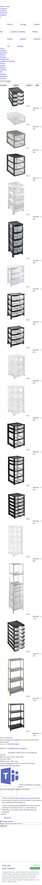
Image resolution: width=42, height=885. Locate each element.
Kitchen (2, 55)
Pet (1, 72)
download (3, 13)
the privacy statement (18, 798)
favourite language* (7, 789)
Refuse (2, 63)
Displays (3, 74)
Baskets (3, 68)
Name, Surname (34, 785)
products (3, 11)
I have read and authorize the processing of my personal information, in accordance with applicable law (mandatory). (21, 800)
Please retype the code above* (11, 824)
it (0, 17)
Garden (2, 65)
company (3, 8)
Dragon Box (4, 59)
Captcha (3, 814)
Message (26, 789)
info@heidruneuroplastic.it (17, 748)
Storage (3, 57)
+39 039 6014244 (13, 744)
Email (20, 787)
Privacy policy (15, 766)
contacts (3, 15)
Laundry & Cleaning (7, 61)
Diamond (3, 70)
